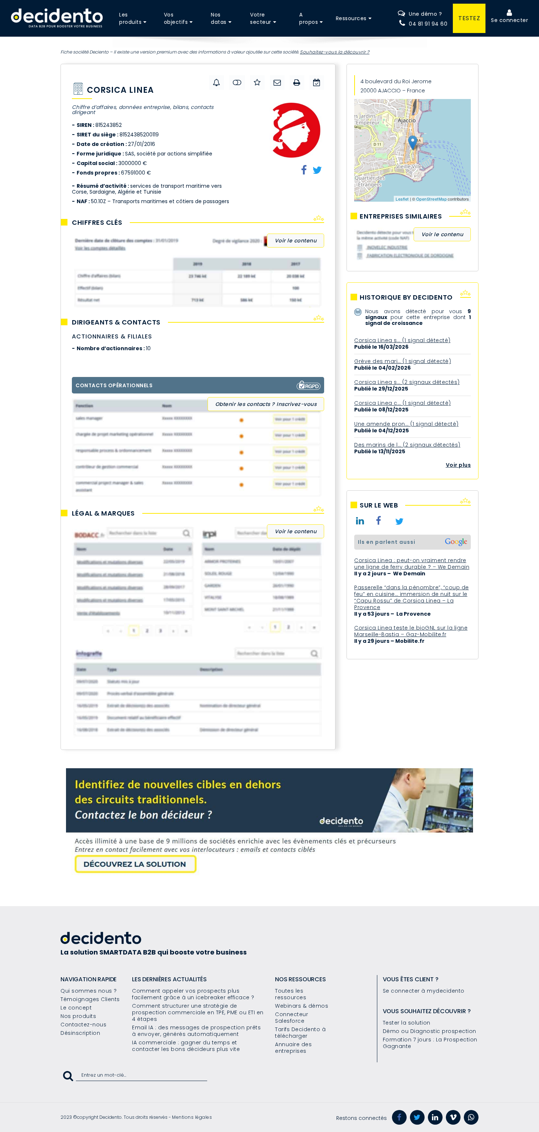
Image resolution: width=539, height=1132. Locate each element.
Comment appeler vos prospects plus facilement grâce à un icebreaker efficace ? (193, 994)
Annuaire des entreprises (293, 1048)
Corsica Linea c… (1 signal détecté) (402, 403)
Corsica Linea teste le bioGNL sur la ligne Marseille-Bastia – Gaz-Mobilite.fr (410, 631)
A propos (308, 18)
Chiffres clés (97, 222)
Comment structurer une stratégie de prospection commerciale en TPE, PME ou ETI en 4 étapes (198, 1012)
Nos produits (78, 1016)
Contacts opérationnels (114, 385)
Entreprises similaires (401, 216)
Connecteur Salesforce (291, 1018)
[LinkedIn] (435, 1117)
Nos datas (219, 18)
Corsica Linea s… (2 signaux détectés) (407, 382)
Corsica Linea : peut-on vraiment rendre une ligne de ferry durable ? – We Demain (411, 563)
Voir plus (458, 465)
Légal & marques (103, 513)
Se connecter (509, 20)
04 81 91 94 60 (428, 24)
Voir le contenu (296, 240)
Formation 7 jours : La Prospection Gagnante (430, 1043)
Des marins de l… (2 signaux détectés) (407, 445)
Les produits (130, 18)
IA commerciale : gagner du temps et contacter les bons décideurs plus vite (186, 1046)
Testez (469, 18)
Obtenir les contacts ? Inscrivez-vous (266, 404)
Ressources (351, 18)
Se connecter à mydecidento (424, 990)
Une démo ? (425, 14)
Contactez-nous (83, 1024)
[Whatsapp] (471, 1117)
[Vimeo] (453, 1117)
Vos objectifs (176, 18)
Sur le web (379, 505)
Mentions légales (192, 1117)
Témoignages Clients (90, 999)
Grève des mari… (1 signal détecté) (402, 361)
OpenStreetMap (431, 199)
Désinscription (80, 1033)
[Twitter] (417, 1117)
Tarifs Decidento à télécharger (300, 1033)
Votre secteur (260, 18)
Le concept (76, 1007)
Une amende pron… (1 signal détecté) (406, 424)
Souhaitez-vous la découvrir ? (335, 52)
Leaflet (402, 199)
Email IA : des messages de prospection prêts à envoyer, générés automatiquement (196, 1031)
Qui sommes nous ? (88, 990)
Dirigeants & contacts (116, 322)
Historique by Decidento (406, 297)
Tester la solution (406, 1022)
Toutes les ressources (290, 994)
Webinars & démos (301, 1006)
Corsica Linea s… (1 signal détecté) (402, 340)
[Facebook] (399, 1117)
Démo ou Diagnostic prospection (429, 1031)
